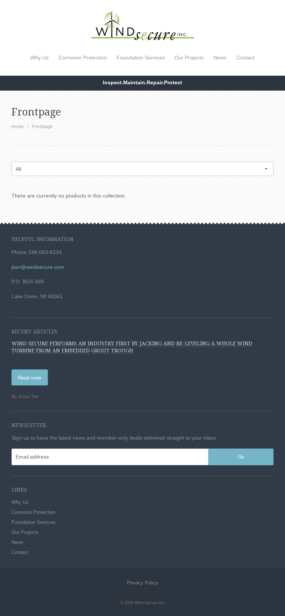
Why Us (39, 58)
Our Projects (189, 58)
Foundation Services (141, 58)
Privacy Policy (142, 583)
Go (241, 456)
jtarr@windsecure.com (38, 267)
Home (18, 126)
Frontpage (42, 126)
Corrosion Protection (83, 58)
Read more (29, 377)
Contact (245, 58)
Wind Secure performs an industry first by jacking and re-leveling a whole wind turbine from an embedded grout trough (132, 346)
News (219, 58)
